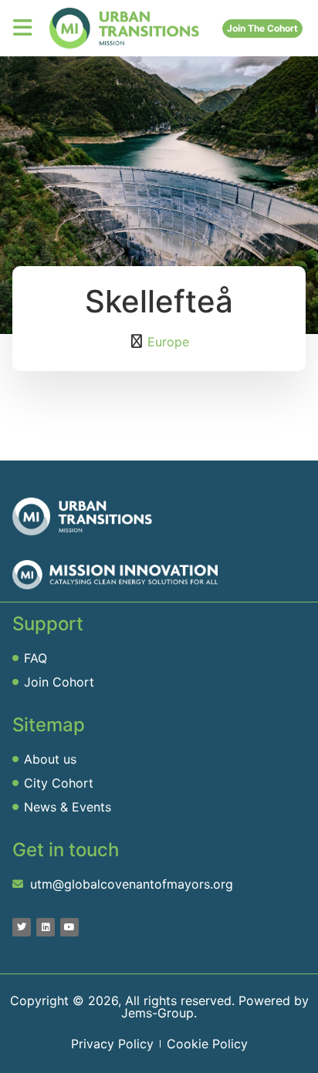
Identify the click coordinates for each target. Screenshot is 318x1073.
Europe (168, 341)
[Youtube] (69, 927)
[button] (23, 28)
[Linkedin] (45, 927)
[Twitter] (21, 927)
